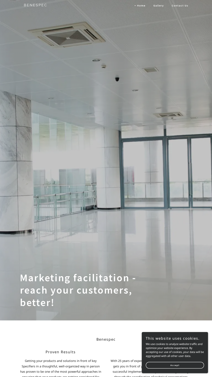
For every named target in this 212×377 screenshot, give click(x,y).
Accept (175, 365)
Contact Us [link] (180, 5)
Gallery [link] (158, 5)
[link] (52, 5)
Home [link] (141, 5)
